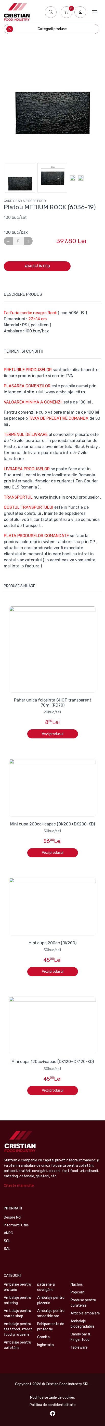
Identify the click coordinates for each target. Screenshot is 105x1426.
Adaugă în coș (37, 266)
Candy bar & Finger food (25, 201)
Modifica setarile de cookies (52, 1397)
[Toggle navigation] (94, 12)
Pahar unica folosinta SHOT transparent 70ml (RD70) (52, 702)
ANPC (8, 1233)
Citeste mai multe (19, 1185)
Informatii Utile (16, 1225)
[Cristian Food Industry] (17, 12)
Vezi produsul (52, 734)
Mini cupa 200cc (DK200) (52, 943)
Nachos (77, 1284)
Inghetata (45, 1345)
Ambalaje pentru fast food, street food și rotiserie (18, 1329)
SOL (7, 1241)
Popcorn (77, 1292)
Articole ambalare (85, 1313)
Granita (43, 1337)
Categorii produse (52, 29)
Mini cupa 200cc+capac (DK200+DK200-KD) (52, 824)
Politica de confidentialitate (53, 1405)
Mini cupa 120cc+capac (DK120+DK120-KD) (52, 1061)
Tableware (79, 1347)
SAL (7, 1249)
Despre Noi (12, 1217)
